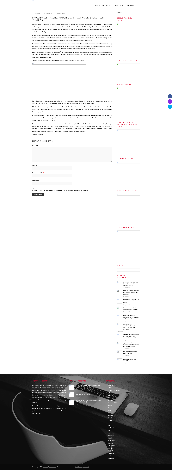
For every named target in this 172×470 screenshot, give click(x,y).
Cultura (110, 393)
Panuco (110, 420)
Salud (109, 430)
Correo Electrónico (38, 173)
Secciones (106, 5)
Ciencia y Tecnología (114, 390)
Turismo (110, 450)
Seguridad (111, 435)
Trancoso (110, 448)
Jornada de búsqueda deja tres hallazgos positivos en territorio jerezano (130, 283)
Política (110, 425)
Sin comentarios (61, 13)
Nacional (110, 415)
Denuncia (131, 5)
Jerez (109, 410)
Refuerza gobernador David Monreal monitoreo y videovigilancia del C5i (131, 336)
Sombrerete (111, 440)
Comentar (35, 145)
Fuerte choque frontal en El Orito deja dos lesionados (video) (131, 300)
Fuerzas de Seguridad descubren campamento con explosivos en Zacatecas (131, 317)
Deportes (110, 395)
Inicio (97, 5)
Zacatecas (111, 458)
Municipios (118, 5)
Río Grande (111, 428)
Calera (110, 387)
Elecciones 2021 (113, 403)
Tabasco (110, 443)
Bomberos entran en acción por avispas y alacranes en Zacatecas (131, 292)
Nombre (35, 165)
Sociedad (110, 438)
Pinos (109, 423)
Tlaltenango (111, 445)
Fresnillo (110, 405)
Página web (35, 180)
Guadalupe (111, 408)
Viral (109, 455)
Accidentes (111, 385)
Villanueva (111, 453)
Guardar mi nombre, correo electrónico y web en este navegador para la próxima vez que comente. (60, 190)
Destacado (111, 398)
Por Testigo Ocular (48, 13)
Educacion (111, 400)
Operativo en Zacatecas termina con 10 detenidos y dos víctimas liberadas (131, 344)
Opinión (110, 418)
